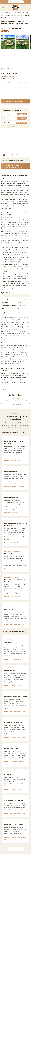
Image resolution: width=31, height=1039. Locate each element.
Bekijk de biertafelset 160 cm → (13, 460)
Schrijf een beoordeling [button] (15, 404)
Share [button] (4, 389)
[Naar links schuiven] (12, 52)
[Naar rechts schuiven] (19, 52)
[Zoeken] (9, 1)
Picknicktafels (24, 12)
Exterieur (8, 12)
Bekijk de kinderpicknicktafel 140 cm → (15, 685)
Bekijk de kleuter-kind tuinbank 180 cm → (15, 762)
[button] (3, 7)
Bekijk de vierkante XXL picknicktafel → (15, 624)
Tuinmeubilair (15, 12)
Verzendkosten (16, 82)
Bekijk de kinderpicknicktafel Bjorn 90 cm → (15, 838)
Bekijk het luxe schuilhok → (12, 512)
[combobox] (16, 2)
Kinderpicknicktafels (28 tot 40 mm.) (10, 14)
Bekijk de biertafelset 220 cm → (13, 596)
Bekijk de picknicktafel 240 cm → (13, 659)
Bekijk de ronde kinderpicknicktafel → (15, 486)
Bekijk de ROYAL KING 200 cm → (13, 542)
